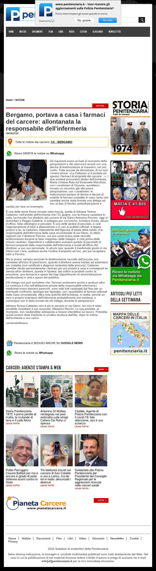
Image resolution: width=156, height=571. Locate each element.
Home (11, 32)
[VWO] (55, 20)
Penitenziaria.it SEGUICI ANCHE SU (48, 343)
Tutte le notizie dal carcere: (43, 142)
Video (71, 32)
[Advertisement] (78, 65)
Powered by (45, 20)
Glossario (98, 32)
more (101, 369)
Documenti (37, 32)
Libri (60, 32)
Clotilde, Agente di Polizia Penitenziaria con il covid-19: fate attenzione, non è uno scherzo (91, 417)
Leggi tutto (13, 423)
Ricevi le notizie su (32, 352)
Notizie (23, 32)
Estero (83, 32)
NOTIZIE (20, 100)
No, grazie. (84, 20)
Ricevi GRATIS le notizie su (38, 153)
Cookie (134, 538)
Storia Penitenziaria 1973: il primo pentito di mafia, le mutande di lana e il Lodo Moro (21, 415)
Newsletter (115, 32)
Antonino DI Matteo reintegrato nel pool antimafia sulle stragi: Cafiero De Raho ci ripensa (54, 417)
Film (51, 32)
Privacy (13, 541)
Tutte (101, 500)
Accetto (108, 20)
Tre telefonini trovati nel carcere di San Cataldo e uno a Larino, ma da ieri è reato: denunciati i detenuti (55, 476)
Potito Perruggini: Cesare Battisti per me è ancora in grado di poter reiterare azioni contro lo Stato (22, 476)
